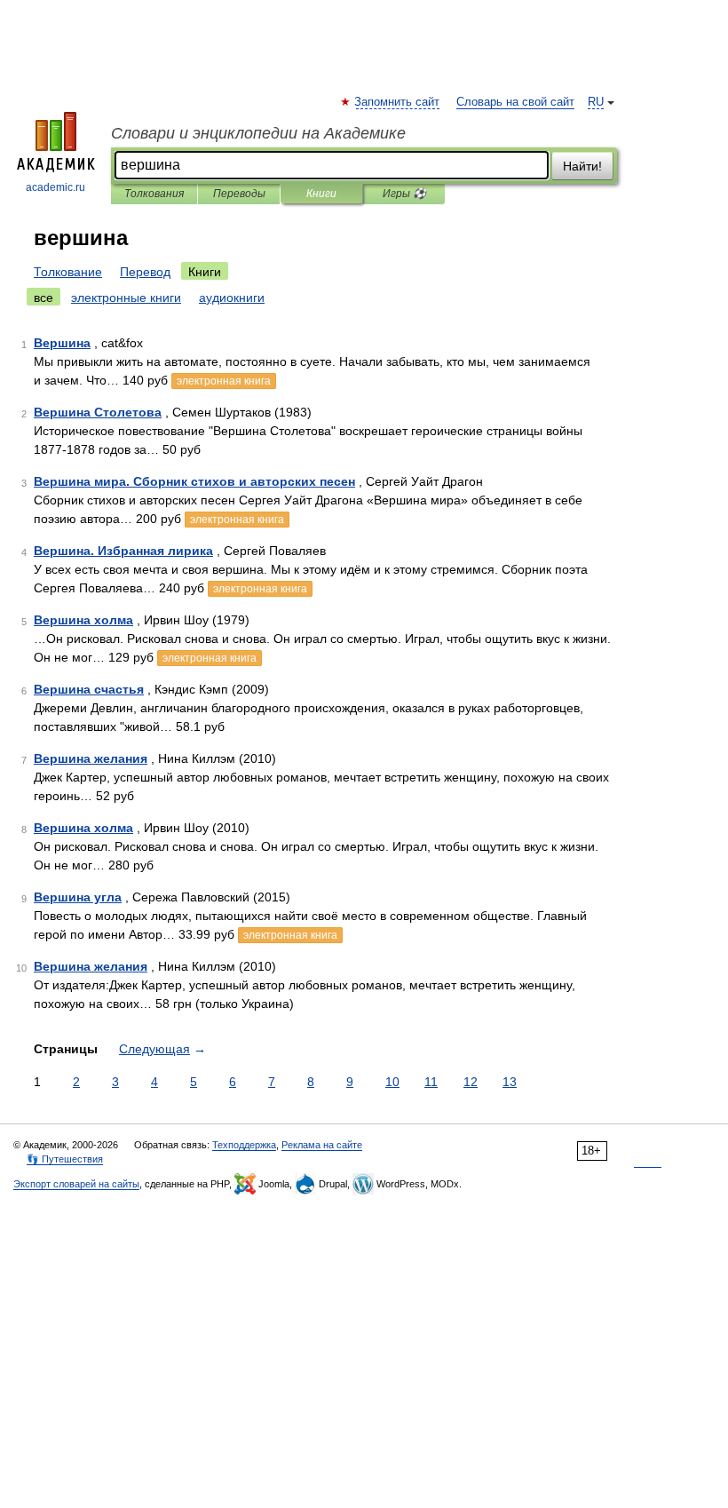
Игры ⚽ (404, 193)
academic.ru (55, 187)
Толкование (68, 272)
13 (509, 1082)
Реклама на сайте (321, 1144)
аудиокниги (232, 297)
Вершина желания (90, 758)
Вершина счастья (89, 689)
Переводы (239, 193)
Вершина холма (83, 620)
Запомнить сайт (397, 102)
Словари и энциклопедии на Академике (258, 133)
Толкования (154, 193)
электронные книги (126, 297)
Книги (321, 193)
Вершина (62, 343)
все (43, 297)
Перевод (145, 272)
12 (470, 1082)
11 (431, 1082)
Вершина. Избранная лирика (123, 551)
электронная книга (224, 381)
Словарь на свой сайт (515, 102)
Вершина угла (78, 897)
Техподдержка (244, 1144)
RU (596, 102)
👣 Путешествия (65, 1159)
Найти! (582, 166)
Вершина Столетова (98, 412)
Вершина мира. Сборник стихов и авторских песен (194, 481)
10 (392, 1082)
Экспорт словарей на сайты (76, 1184)
